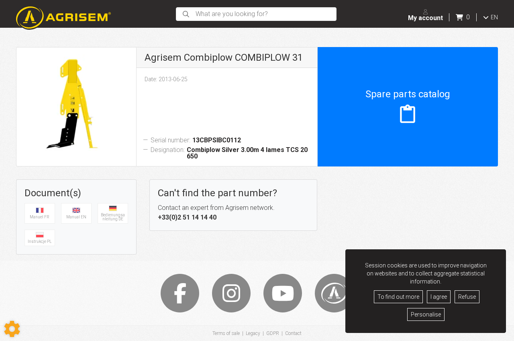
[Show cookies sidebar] (12, 329)
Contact (293, 333)
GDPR (272, 333)
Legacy (253, 333)
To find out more (398, 297)
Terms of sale (226, 333)
